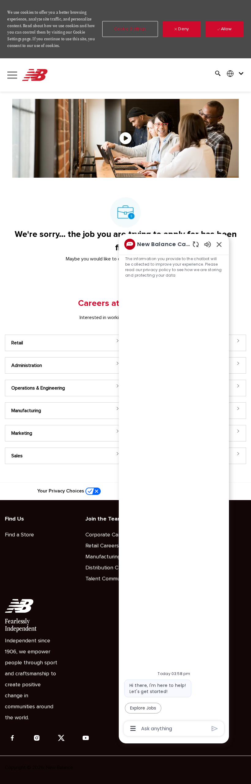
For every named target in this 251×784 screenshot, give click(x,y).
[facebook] (12, 738)
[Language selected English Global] (236, 73)
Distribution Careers (109, 568)
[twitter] (61, 738)
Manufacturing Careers (113, 557)
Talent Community (107, 579)
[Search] (218, 73)
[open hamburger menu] (12, 75)
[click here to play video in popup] (125, 138)
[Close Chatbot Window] (219, 244)
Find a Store (19, 535)
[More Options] (133, 728)
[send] (215, 728)
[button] (130, 29)
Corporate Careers (107, 535)
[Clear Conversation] (195, 244)
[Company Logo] (34, 75)
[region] (174, 486)
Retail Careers (102, 546)
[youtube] (85, 738)
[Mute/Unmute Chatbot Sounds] (207, 244)
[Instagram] (36, 738)
